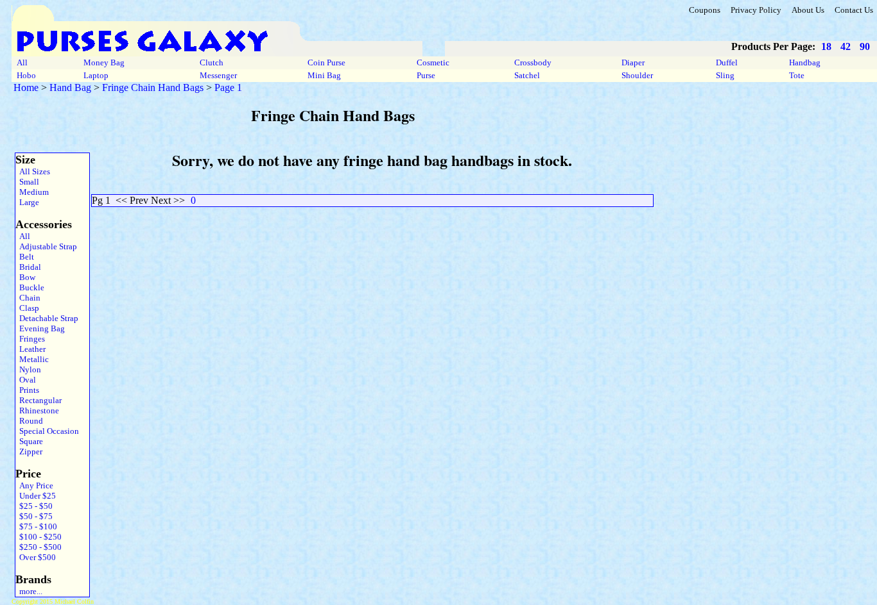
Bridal (28, 267)
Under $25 (35, 496)
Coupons (704, 10)
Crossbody (532, 62)
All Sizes (32, 171)
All (22, 62)
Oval (25, 380)
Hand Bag (70, 87)
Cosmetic (433, 62)
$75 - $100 (36, 526)
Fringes (30, 339)
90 (865, 46)
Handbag (804, 62)
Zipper (28, 451)
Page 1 (228, 87)
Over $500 (35, 557)
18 (826, 46)
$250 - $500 (38, 547)
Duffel (727, 62)
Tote (796, 75)
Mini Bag (324, 75)
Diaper (633, 62)
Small (27, 181)
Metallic (32, 359)
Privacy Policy (756, 10)
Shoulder (637, 75)
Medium (32, 192)
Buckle (29, 287)
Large (27, 202)
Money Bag (104, 62)
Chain (27, 297)
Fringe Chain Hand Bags (153, 87)
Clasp (27, 308)
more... (28, 591)
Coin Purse (326, 62)
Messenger (218, 75)
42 (845, 46)
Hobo (26, 75)
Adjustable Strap (46, 246)
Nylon (28, 369)
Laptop (96, 75)
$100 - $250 (38, 537)
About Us (808, 10)
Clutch (211, 62)
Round (29, 421)
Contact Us (854, 10)
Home (26, 87)
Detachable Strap (46, 318)
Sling (725, 75)
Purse (426, 75)
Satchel (527, 75)
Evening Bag (40, 328)
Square (29, 441)
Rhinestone (37, 410)
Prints (27, 390)
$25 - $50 (34, 506)
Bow (25, 277)
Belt (24, 256)
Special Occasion (47, 431)
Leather (30, 349)
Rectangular (38, 400)
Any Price (34, 485)
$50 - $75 (34, 516)
